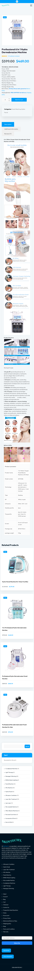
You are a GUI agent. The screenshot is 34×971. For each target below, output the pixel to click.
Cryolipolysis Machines (9, 883)
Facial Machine (16, 109)
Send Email (6, 950)
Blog (4, 899)
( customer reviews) (13, 56)
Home (4, 913)
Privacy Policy (7, 918)
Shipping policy (7, 923)
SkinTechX (6, 846)
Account (5, 896)
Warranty (5, 931)
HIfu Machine (6, 872)
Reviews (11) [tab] (7, 134)
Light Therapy (7, 886)
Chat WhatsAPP (7, 956)
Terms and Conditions (9, 929)
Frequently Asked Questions (10, 910)
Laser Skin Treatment (9, 869)
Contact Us (6, 907)
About (4, 894)
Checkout (5, 904)
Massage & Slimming (8, 888)
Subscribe (17, 943)
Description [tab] (7, 124)
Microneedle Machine (9, 880)
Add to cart (19, 99)
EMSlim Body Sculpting (9, 877)
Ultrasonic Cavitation (8, 864)
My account (6, 915)
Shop (4, 926)
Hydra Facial (6, 867)
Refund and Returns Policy (10, 921)
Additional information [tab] (11, 129)
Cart (4, 902)
